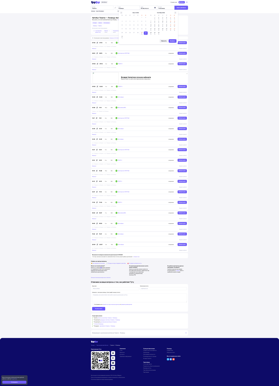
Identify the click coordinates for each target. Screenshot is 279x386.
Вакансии (122, 352)
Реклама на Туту (147, 368)
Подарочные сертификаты (150, 350)
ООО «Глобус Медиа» (115, 375)
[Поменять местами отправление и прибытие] (115, 8)
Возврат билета (147, 358)
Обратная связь (171, 352)
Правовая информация (125, 356)
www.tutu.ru (115, 377)
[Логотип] (95, 2)
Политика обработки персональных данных (102, 379)
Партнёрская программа (149, 370)
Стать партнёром (147, 364)
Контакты (122, 354)
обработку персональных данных (111, 304)
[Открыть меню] (187, 2)
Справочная (173, 2)
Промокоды (146, 352)
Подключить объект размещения (151, 366)
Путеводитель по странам (149, 356)
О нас (121, 350)
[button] (155, 7)
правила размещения (126, 304)
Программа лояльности (149, 354)
